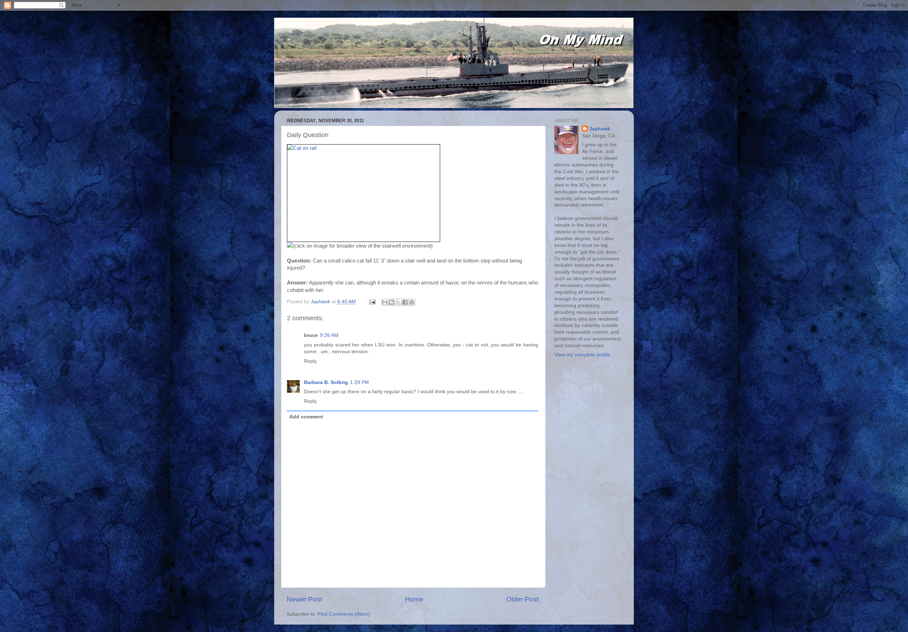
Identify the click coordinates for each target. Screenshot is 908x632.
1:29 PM (359, 382)
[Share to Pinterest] (411, 302)
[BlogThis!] (391, 302)
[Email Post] (372, 301)
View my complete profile (582, 354)
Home (414, 599)
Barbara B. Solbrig (326, 382)
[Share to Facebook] (405, 302)
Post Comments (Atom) (343, 614)
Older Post (522, 599)
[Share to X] (398, 302)
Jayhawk (599, 128)
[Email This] (384, 302)
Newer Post (304, 599)
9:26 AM (329, 335)
